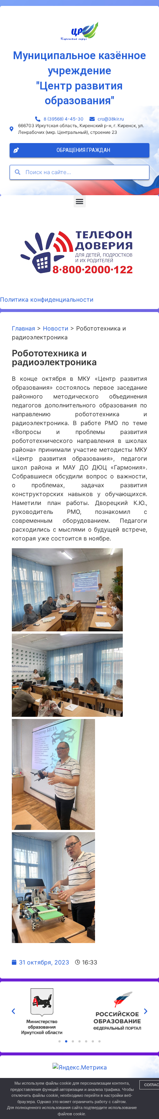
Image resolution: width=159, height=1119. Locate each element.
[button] (80, 201)
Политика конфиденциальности (47, 299)
